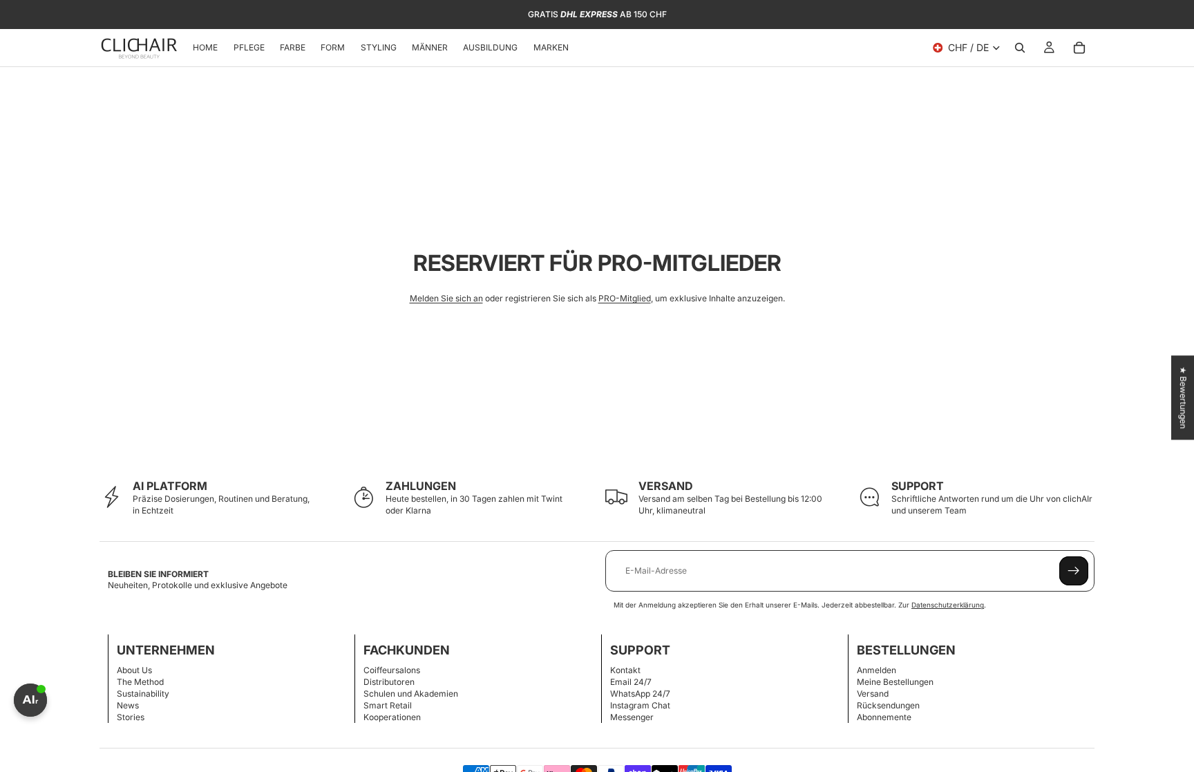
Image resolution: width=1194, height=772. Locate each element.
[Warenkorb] (1079, 47)
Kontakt (625, 670)
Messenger (632, 717)
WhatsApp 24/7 (640, 693)
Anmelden (876, 670)
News (128, 705)
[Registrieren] (1073, 570)
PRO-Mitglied (624, 298)
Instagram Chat (640, 705)
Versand (873, 693)
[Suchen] (1020, 47)
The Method (140, 682)
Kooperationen (392, 717)
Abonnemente (884, 717)
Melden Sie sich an (446, 298)
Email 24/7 (631, 682)
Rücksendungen (888, 705)
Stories (130, 717)
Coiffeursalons (391, 670)
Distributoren (389, 682)
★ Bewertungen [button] (1183, 397)
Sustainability (143, 693)
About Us (134, 670)
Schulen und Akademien (410, 693)
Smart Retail (387, 705)
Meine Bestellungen (895, 682)
